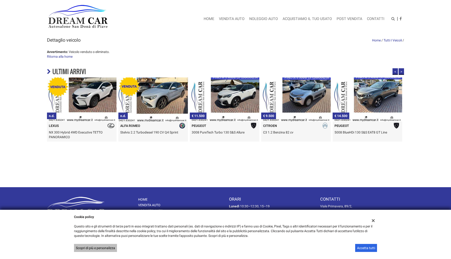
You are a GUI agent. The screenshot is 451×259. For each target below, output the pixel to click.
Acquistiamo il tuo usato (307, 18)
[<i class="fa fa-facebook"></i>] (401, 19)
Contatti (375, 18)
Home (209, 18)
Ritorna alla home (60, 56)
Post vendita (349, 18)
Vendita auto (232, 18)
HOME (143, 199)
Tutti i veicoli (393, 40)
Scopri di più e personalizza (95, 248)
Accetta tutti (366, 248)
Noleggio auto (263, 18)
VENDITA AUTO (149, 205)
